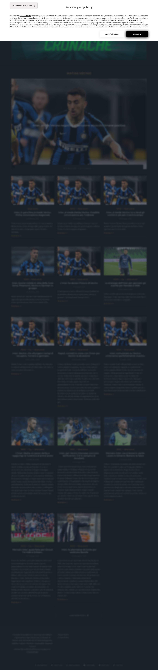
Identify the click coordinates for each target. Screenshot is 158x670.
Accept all (137, 34)
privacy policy (124, 27)
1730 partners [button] (25, 16)
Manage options (112, 34)
